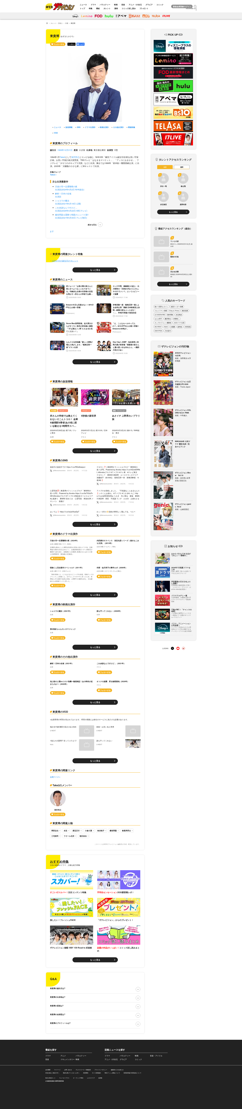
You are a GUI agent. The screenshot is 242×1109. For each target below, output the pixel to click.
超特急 (179, 326)
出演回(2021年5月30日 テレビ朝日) (71, 217)
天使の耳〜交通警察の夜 (66, 186)
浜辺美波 (179, 314)
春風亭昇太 (126, 830)
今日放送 (53, 411)
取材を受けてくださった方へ (71, 1072)
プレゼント (144, 8)
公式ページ (54, 777)
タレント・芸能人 (57, 23)
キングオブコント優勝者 (163, 322)
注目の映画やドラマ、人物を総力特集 (65, 865)
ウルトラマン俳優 (161, 310)
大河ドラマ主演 (179, 322)
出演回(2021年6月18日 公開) (68, 203)
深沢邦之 (75, 157)
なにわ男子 (158, 318)
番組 (98, 8)
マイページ (57, 1069)
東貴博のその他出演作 (65, 656)
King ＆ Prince (174, 310)
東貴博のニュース (63, 279)
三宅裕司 (54, 836)
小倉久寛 (88, 830)
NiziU (166, 326)
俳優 (66, 23)
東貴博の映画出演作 (64, 604)
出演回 (58, 196)
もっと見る (95, 269)
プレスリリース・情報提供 (83, 1069)
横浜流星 (185, 310)
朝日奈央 (83, 836)
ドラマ (93, 4)
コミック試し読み (129, 8)
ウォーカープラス (64, 1078)
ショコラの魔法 (62, 200)
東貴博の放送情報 (63, 381)
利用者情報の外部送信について (132, 1072)
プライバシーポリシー (101, 1069)
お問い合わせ (68, 1069)
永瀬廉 (172, 326)
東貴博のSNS (60, 460)
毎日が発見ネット (50, 1078)
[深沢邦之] (58, 803)
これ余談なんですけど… (66, 207)
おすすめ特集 (59, 861)
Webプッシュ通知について (112, 1072)
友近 (65, 830)
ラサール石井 (69, 836)
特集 (90, 8)
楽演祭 (100, 1078)
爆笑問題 (113, 830)
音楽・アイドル (156, 1056)
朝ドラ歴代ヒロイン (161, 306)
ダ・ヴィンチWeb (78, 1078)
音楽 (123, 4)
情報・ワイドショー (119, 411)
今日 (165, 167)
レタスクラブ (91, 1078)
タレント (107, 8)
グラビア (149, 4)
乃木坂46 (168, 330)
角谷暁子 (100, 830)
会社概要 (47, 1069)
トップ (82, 8)
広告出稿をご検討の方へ (52, 1072)
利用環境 (85, 1072)
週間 (181, 167)
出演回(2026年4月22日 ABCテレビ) (71, 210)
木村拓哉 (188, 326)
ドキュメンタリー (67, 1059)
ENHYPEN (158, 330)
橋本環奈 (170, 314)
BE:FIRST (158, 326)
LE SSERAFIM (160, 314)
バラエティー (105, 4)
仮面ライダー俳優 (177, 306)
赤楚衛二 (176, 318)
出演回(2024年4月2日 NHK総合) (69, 189)
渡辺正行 (76, 830)
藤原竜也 (168, 318)
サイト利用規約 (96, 1072)
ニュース (83, 4)
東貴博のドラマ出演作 (65, 534)
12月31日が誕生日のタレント (65, 260)
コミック (159, 4)
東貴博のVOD (60, 711)
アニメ (63, 1056)
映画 (116, 4)
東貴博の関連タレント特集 (68, 254)
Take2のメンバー (62, 785)
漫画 (116, 8)
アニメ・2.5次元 (135, 4)
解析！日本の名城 (63, 193)
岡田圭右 (54, 830)
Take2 (62, 157)
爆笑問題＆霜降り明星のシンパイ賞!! (71, 214)
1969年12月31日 (64, 150)
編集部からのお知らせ (117, 1069)
